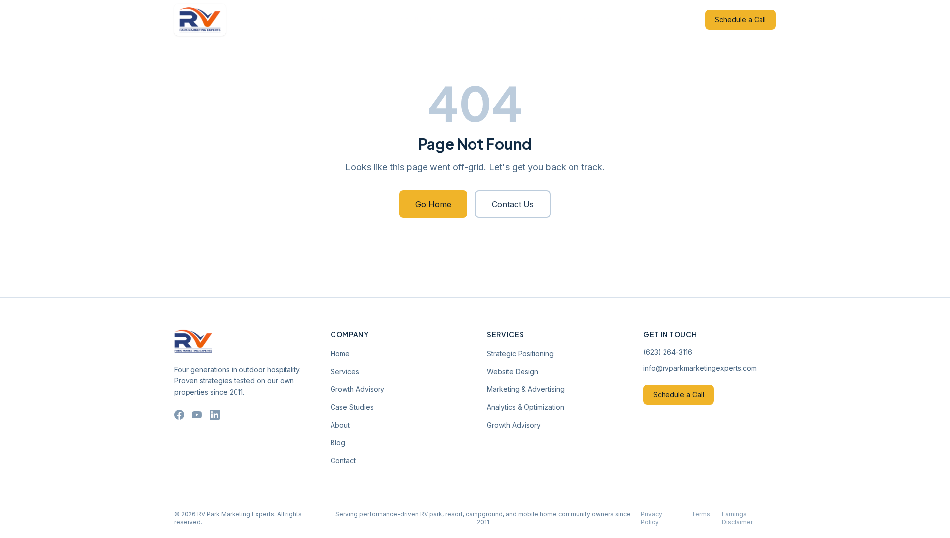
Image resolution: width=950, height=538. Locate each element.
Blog (562, 19)
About (531, 19)
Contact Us (513, 204)
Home (331, 19)
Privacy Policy (651, 518)
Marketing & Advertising (526, 389)
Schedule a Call (740, 19)
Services (369, 19)
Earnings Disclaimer (737, 518)
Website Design (512, 371)
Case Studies (486, 19)
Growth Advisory (424, 19)
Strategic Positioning (520, 353)
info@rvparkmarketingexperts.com (700, 368)
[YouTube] (197, 415)
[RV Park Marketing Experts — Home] (200, 20)
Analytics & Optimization (525, 407)
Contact (596, 19)
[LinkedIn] (215, 415)
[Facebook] (179, 415)
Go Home (433, 204)
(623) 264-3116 (667, 352)
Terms (700, 514)
